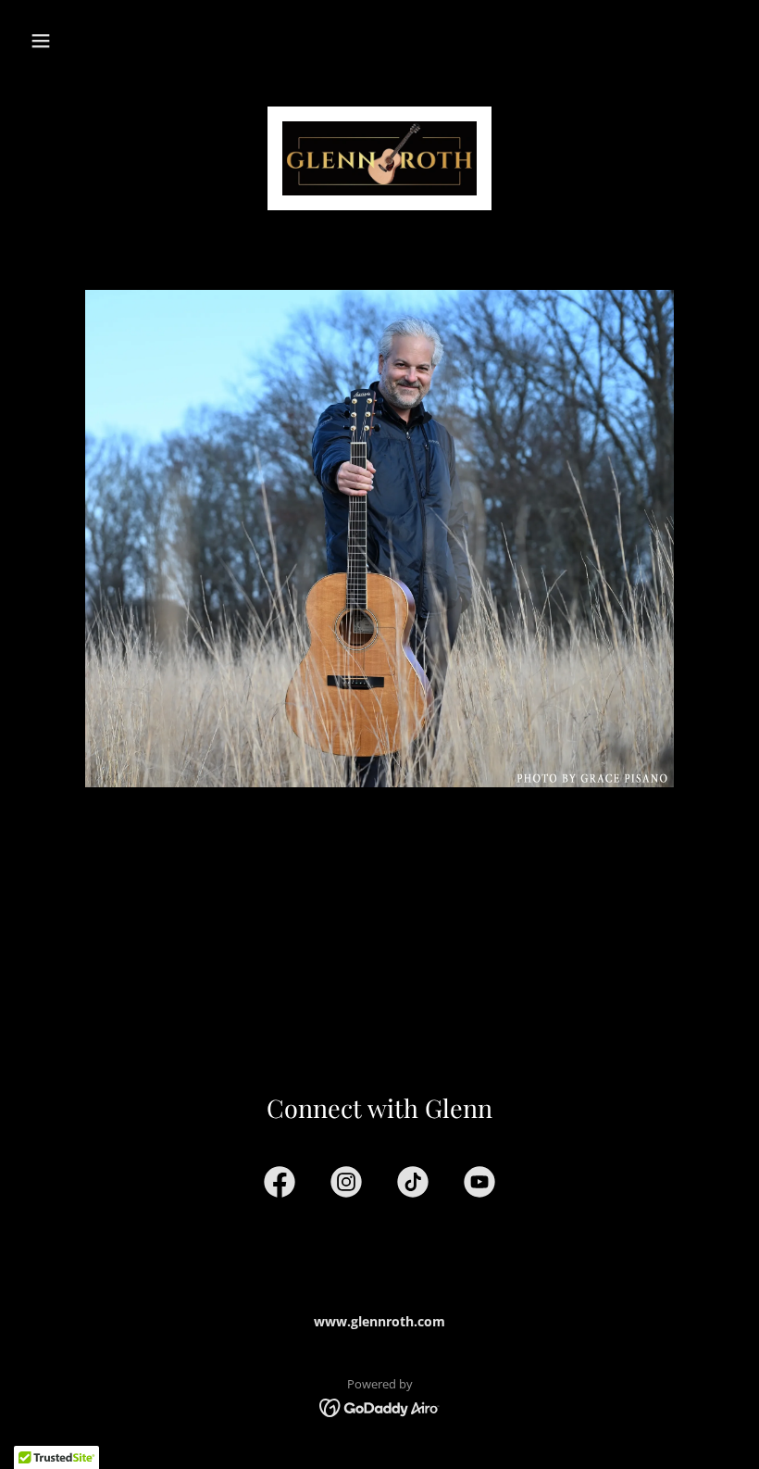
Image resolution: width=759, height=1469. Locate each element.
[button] (40, 40)
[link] (379, 158)
